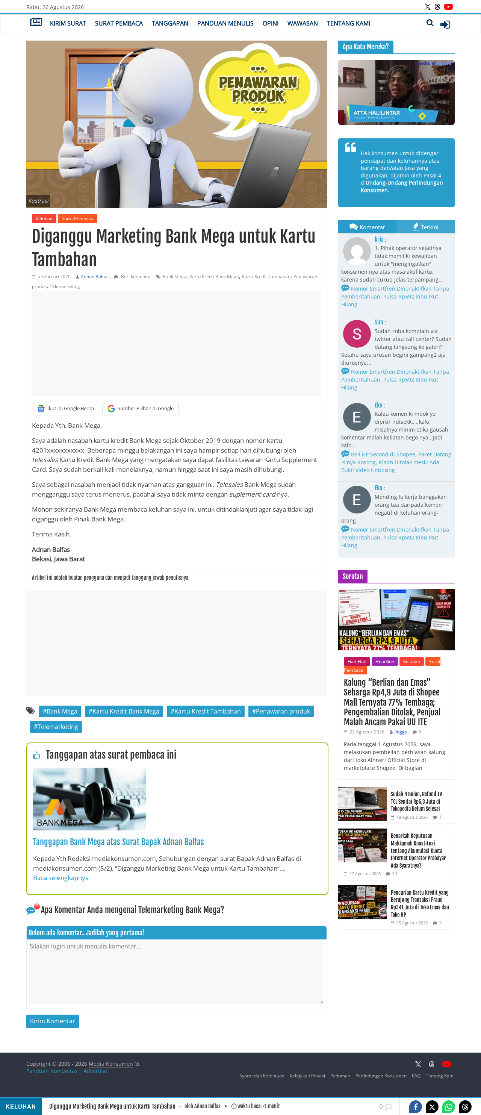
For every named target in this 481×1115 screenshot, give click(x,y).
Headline (384, 661)
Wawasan (302, 23)
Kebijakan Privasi (307, 1076)
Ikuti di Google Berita (70, 408)
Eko (378, 405)
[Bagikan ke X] (432, 1106)
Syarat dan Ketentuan (261, 1076)
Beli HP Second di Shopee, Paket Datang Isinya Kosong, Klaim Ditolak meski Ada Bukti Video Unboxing (396, 462)
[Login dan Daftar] (445, 24)
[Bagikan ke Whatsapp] (448, 1106)
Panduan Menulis (225, 23)
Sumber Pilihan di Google (146, 408)
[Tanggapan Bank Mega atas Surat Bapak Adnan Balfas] (89, 772)
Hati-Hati (357, 661)
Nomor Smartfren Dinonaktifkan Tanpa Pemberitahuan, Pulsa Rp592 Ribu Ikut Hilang (395, 296)
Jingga (401, 732)
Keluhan (44, 218)
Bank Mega (174, 276)
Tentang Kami (348, 23)
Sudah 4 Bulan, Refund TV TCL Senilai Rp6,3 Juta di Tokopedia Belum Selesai (416, 801)
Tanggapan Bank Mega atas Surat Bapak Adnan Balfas (118, 842)
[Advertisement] (176, 343)
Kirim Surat (68, 23)
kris (379, 239)
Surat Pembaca (119, 23)
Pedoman (340, 1076)
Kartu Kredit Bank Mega (214, 276)
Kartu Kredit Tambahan (266, 276)
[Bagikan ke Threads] (465, 1106)
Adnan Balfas (95, 276)
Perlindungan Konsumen (381, 1076)
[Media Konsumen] (35, 23)
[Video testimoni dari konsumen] (396, 92)
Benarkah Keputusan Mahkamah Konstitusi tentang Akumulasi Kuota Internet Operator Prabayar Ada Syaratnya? (418, 850)
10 (394, 873)
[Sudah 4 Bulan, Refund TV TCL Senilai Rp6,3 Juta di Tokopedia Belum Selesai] (362, 790)
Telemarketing (65, 286)
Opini (270, 23)
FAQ (416, 1076)
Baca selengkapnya (61, 877)
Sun (379, 322)
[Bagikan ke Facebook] (415, 1106)
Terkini (430, 227)
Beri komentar (135, 276)
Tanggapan (170, 23)
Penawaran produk (283, 711)
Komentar (372, 227)
